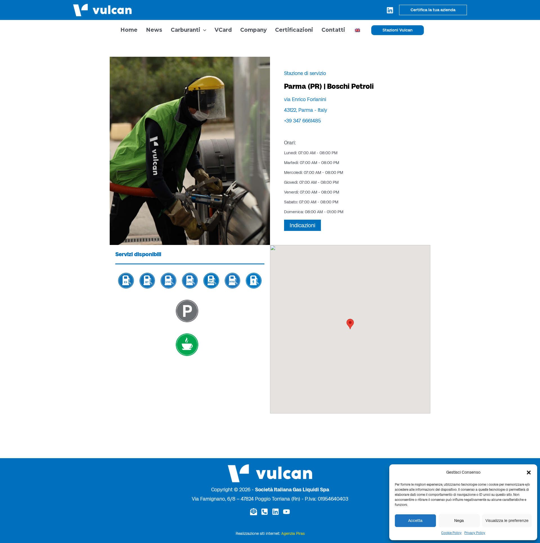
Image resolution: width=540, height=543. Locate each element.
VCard (223, 30)
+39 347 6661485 (302, 121)
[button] (529, 472)
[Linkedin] (389, 10)
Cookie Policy (451, 533)
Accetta (415, 520)
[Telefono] (264, 511)
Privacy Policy (474, 533)
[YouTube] (286, 511)
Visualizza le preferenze (506, 520)
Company (253, 30)
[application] (203, 30)
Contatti (333, 30)
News (154, 30)
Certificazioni (294, 30)
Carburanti (185, 30)
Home (129, 30)
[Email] (253, 511)
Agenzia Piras (293, 533)
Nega (459, 520)
